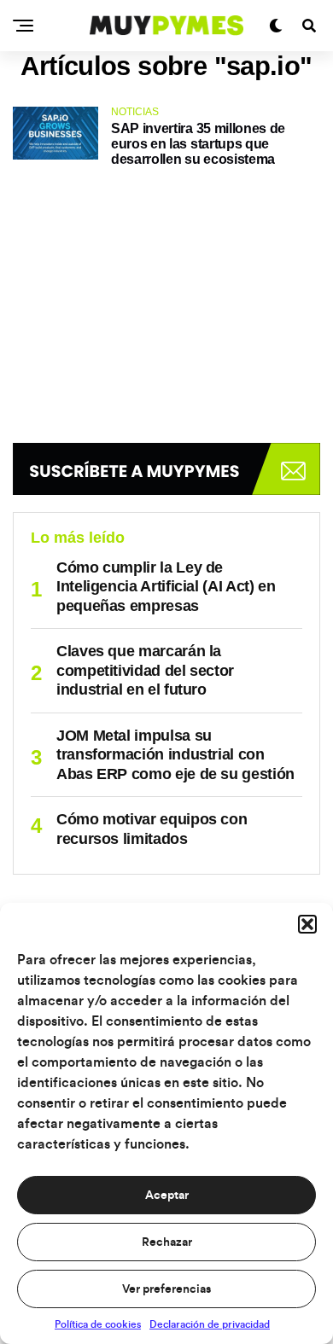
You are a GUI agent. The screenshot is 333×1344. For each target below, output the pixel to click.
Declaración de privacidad (209, 1324)
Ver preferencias (166, 1289)
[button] (307, 924)
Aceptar (167, 1195)
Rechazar (167, 1242)
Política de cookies (98, 1324)
